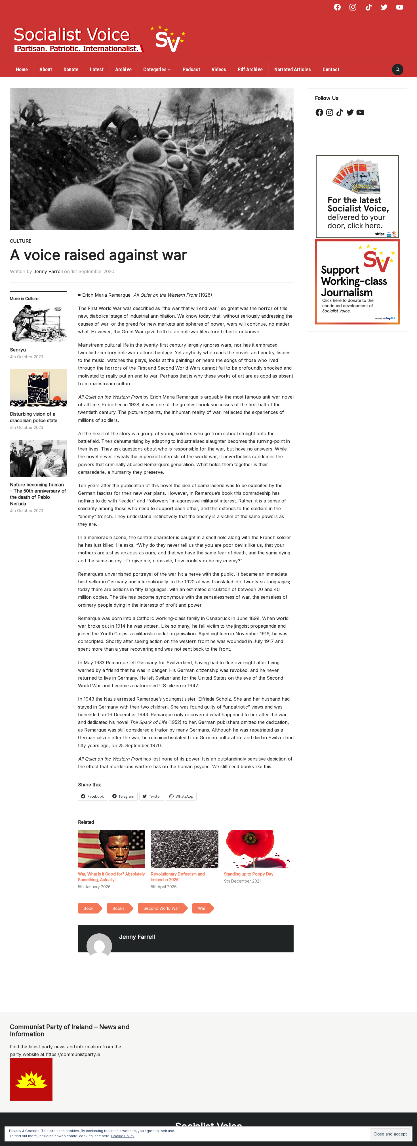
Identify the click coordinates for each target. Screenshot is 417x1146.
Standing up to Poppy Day (248, 873)
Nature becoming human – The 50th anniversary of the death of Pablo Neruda (38, 494)
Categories (155, 69)
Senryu (18, 350)
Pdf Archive (250, 69)
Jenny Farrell (48, 271)
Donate (71, 69)
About (45, 69)
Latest (97, 69)
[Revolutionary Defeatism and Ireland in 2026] (184, 849)
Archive (123, 69)
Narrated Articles (292, 69)
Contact (331, 69)
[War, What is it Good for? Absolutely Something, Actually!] (111, 849)
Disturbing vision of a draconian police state (33, 417)
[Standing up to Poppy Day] (257, 849)
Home (22, 69)
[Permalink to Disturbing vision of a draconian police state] (38, 390)
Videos (219, 69)
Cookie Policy (122, 1136)
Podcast (191, 69)
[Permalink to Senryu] (38, 326)
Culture (20, 241)
